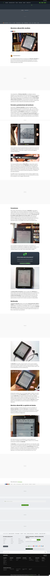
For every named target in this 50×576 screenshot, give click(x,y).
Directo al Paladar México (25, 569)
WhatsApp (39, 2)
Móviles (4, 540)
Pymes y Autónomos (43, 560)
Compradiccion (37, 561)
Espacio (19, 538)
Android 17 (22, 533)
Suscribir (38, 539)
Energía (12, 540)
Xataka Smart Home (5, 562)
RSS (38, 546)
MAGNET (24, 2)
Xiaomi (38, 22)
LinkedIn (41, 546)
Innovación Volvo (26, 10)
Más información (31, 575)
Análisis (15, 484)
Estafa (14, 22)
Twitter (46, 2)
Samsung (12, 541)
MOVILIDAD (20, 2)
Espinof (17, 560)
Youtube (45, 2)
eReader (31, 484)
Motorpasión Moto (31, 560)
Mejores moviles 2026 (11, 533)
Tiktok (40, 2)
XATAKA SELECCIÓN (12, 2)
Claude (25, 533)
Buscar (45, 552)
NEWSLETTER (28, 2)
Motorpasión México (30, 569)
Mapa (22, 22)
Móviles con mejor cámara (30, 533)
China (10, 22)
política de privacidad (36, 541)
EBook (23, 484)
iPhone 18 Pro (36, 533)
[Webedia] (45, 0)
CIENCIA (17, 2)
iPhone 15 (35, 22)
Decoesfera (36, 560)
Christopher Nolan (18, 22)
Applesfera (4, 561)
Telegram (42, 2)
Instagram (43, 2)
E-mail (14, 31)
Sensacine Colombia (17, 570)
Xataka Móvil (4, 560)
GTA (32, 22)
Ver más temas (6, 546)
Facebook (11, 31)
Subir (44, 555)
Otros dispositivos (18, 484)
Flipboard (13, 31)
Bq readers (26, 484)
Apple (4, 541)
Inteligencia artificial (21, 541)
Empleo (12, 543)
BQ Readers (20, 481)
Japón (30, 22)
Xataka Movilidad (20, 540)
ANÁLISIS (6, 2)
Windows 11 (19, 543)
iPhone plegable (17, 533)
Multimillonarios (26, 22)
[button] (17, 55)
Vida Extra (11, 560)
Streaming (4, 538)
